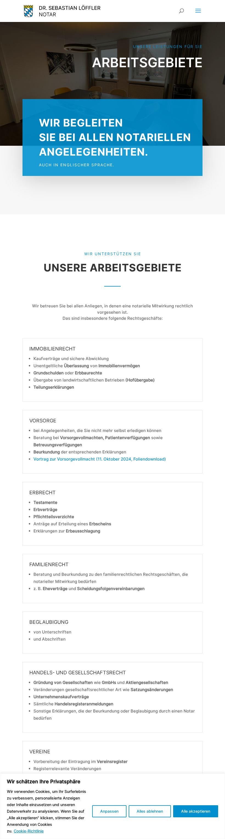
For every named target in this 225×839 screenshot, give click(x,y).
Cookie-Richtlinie (29, 831)
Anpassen (109, 811)
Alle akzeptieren (195, 811)
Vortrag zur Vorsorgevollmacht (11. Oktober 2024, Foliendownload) (99, 459)
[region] (112, 806)
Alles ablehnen (150, 811)
